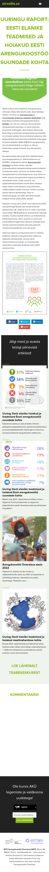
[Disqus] (24, 731)
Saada (25, 327)
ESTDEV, (6, 124)
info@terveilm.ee (24, 852)
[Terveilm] (11, 3)
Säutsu (25, 322)
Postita (38, 322)
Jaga (13, 322)
